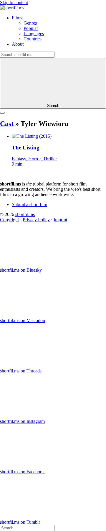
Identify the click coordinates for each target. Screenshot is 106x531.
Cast (7, 123)
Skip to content (14, 2)
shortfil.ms (25, 214)
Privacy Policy (36, 219)
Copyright (9, 219)
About (18, 44)
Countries (33, 38)
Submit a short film (29, 204)
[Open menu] (2, 113)
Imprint (60, 219)
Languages (34, 33)
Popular (31, 28)
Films (17, 17)
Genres (30, 23)
